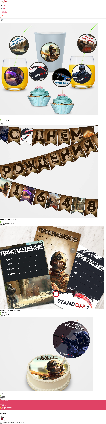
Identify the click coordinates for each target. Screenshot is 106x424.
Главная (3, 19)
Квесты (3, 8)
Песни (3, 14)
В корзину (2, 124)
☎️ (2, 15)
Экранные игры (5, 9)
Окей (1, 423)
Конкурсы (4, 11)
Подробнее (1, 399)
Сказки (3, 5)
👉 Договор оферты (2, 408)
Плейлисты (4, 12)
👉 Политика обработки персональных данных (6, 407)
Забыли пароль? (2, 420)
